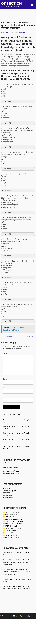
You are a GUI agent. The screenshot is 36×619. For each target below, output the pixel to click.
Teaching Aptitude (11, 530)
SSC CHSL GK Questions (14, 521)
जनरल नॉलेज (6, 488)
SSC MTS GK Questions (13, 517)
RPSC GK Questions (12, 537)
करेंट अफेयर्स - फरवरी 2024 (11, 473)
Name (5, 379)
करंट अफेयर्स (6, 493)
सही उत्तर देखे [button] (8, 101)
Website (5, 397)
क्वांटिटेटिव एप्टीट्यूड (8, 497)
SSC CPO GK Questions (13, 519)
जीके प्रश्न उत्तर (7, 495)
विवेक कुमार (5, 32)
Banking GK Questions (13, 528)
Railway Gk (9, 533)
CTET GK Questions (12, 526)
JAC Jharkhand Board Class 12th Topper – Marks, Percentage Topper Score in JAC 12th (16, 572)
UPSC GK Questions (12, 512)
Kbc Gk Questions (11, 535)
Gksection (11, 3)
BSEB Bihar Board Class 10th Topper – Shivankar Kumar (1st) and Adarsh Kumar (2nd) (17, 562)
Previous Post (7, 336)
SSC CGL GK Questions (13, 524)
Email (5, 388)
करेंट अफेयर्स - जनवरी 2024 (11, 471)
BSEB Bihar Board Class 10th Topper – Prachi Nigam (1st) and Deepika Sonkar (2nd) (17, 589)
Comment (6, 353)
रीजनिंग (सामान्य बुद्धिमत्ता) (10, 490)
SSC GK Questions (11, 514)
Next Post (30, 336)
